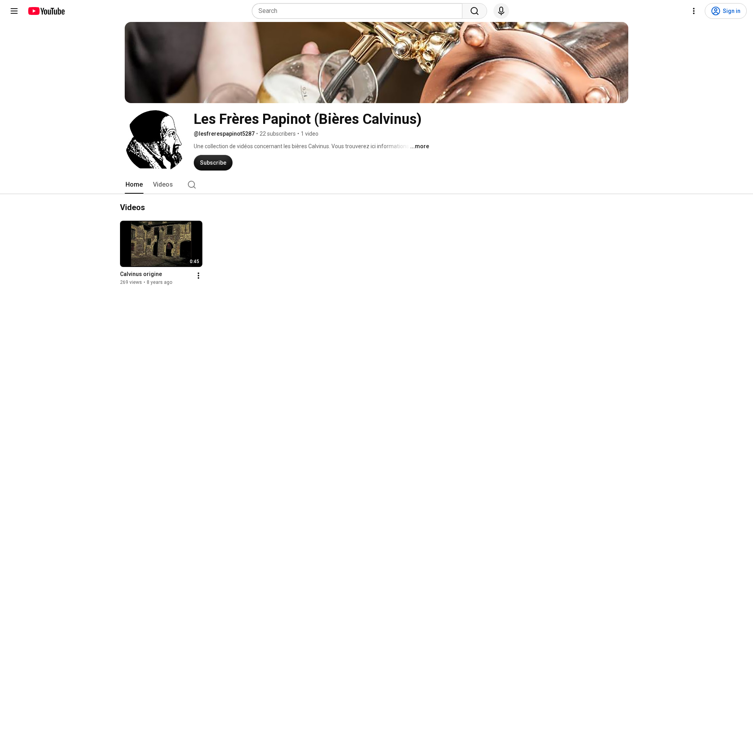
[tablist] (376, 184)
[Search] (474, 11)
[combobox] (359, 11)
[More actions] (198, 275)
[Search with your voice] (501, 11)
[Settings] (693, 11)
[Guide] (14, 11)
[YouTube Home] (46, 11)
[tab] (134, 184)
